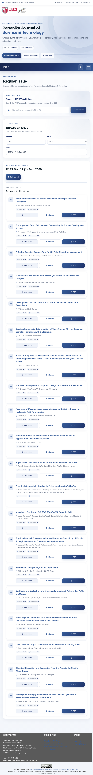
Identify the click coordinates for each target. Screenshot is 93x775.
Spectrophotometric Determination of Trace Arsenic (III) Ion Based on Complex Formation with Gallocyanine (49, 330)
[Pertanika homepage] (14, 10)
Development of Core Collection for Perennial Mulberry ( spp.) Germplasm (48, 304)
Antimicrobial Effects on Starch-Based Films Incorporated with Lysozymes (46, 200)
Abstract (51, 215)
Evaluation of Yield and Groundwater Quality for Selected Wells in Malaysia (47, 277)
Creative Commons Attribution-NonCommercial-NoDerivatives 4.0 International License (55, 769)
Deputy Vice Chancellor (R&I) (54, 744)
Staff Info (78, 741)
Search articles (78, 110)
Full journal (14, 177)
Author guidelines (31, 55)
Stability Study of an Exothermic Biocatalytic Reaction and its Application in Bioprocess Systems (45, 437)
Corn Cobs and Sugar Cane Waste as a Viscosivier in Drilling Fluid (48, 644)
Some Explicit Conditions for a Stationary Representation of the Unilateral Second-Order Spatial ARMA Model (46, 619)
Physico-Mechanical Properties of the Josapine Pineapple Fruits (46, 462)
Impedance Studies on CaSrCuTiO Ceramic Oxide (44, 512)
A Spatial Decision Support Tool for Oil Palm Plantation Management (49, 252)
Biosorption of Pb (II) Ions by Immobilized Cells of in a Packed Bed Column (46, 696)
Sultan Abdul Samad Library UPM (55, 746)
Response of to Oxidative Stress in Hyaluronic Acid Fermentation (47, 410)
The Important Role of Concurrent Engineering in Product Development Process (50, 226)
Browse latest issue (11, 55)
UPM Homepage (49, 749)
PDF (74, 215)
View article (28, 215)
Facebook (86, 2)
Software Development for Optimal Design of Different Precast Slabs (49, 385)
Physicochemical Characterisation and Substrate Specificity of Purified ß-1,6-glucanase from (50, 539)
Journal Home (73, 2)
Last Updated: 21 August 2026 (46, 773)
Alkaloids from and (37, 567)
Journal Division (80, 744)
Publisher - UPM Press (52, 741)
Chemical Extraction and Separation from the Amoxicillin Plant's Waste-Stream (47, 669)
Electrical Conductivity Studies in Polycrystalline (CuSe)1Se (46, 486)
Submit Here (47, 55)
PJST (6, 67)
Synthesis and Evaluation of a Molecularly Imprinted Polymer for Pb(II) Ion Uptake (50, 592)
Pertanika (60, 2)
